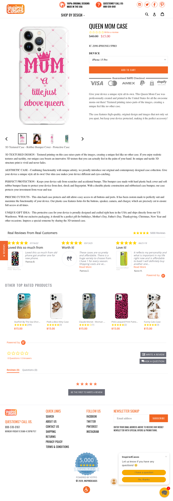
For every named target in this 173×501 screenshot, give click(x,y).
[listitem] (33, 257)
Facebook (91, 416)
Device (94, 53)
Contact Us (52, 427)
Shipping (51, 432)
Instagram (92, 432)
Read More (85, 267)
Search (50, 416)
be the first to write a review (86, 392)
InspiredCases (90, 480)
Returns (51, 437)
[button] (153, 361)
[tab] (13, 370)
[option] (22, 138)
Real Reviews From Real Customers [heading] (32, 232)
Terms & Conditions (57, 447)
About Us (51, 421)
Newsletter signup (126, 411)
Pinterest (92, 427)
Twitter (91, 421)
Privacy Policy (54, 442)
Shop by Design (73, 15)
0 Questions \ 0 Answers (20, 358)
